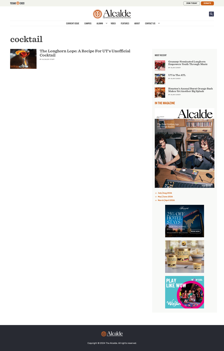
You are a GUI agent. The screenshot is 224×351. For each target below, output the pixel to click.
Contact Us (150, 23)
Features (125, 23)
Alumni (100, 23)
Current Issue (72, 23)
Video (113, 23)
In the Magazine (165, 103)
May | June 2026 (165, 197)
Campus (87, 23)
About (137, 23)
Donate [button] (207, 3)
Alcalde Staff (48, 59)
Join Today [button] (191, 3)
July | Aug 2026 (165, 193)
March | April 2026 (166, 200)
